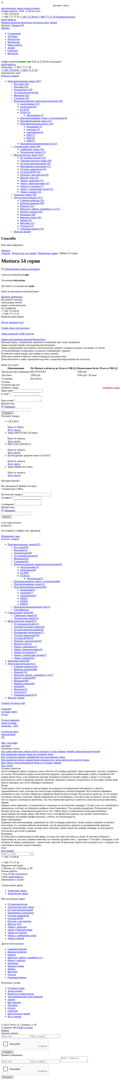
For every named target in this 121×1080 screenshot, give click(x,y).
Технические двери (18, 893)
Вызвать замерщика (12, 296)
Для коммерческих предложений (25, 996)
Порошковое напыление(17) (29, 632)
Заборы (11, 969)
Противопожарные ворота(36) (30, 587)
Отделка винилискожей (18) (35, 163)
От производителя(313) (26, 624)
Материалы (14, 42)
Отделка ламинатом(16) (26, 635)
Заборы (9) (26, 220)
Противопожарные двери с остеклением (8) (43, 118)
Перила (12, 954)
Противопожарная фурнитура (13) (38, 143)
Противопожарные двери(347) (24, 544)
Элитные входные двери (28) (35, 160)
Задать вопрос (15, 991)
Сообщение (7, 504)
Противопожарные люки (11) (36, 121)
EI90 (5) (30, 140)
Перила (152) (27, 206)
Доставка (12, 36)
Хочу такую (14, 430)
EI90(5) (24, 604)
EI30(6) (24, 601)
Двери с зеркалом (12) (32, 180)
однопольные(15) (29, 567)
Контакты (13, 53)
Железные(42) (21, 558)
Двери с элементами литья (22, 935)
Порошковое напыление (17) (35, 166)
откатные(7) (26, 592)
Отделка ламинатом (18, 915)
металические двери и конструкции (20, 8)
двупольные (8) (28, 106)
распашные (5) (34, 126)
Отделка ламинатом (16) (33, 169)
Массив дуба (14, 924)
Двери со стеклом (17, 932)
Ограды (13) (26, 226)
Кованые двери (16, 966)
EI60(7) (24, 598)
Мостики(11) (21, 689)
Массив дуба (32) (29, 177)
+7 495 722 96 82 (28, 16)
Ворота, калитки (16, 960)
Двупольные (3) (34, 115)
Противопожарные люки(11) (29, 584)
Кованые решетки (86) (32, 203)
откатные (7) (33, 129)
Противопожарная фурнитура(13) (32, 607)
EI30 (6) (30, 138)
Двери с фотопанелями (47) (35, 183)
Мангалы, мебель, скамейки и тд (25, 957)
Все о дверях (14, 1016)
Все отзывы (7, 850)
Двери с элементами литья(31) (30, 655)
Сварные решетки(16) (25, 666)
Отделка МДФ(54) (24, 638)
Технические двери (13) (33, 152)
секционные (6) (34, 132)
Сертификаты (21, 609)
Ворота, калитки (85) (31, 211)
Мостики (12, 971)
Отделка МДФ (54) (30, 172)
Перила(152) (20, 672)
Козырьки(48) (21, 680)
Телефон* (6, 497)
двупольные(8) (28, 570)
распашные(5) (27, 590)
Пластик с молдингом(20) (28, 641)
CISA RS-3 (13, 421)
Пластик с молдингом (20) (34, 175)
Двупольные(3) (34, 578)
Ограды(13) (20, 692)
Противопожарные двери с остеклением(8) (37, 581)
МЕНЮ (5, 28)
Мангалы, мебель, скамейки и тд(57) (33, 675)
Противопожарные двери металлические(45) (38, 564)
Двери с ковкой (16, 938)
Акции (11, 47)
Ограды (12, 974)
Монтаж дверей (22, 231)
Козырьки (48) (27, 214)
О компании (14, 33)
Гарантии (13, 50)
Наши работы (15, 45)
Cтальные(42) (21, 561)
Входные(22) (21, 550)
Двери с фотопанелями (20, 929)
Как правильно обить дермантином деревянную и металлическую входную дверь (45, 760)
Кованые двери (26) (30, 217)
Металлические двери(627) (22, 621)
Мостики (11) (27, 223)
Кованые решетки (17, 952)
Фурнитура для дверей (24, 253)
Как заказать (14, 1002)
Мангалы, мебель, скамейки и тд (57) (40, 209)
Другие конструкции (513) (28, 197)
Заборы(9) (19, 686)
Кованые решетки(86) (25, 669)
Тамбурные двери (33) (32, 149)
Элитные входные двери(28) (29, 626)
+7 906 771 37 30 (46, 16)
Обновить (9, 406)
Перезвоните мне (10, 536)
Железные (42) (21, 95)
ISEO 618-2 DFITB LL (20, 444)
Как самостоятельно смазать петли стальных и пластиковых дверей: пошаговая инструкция (50, 751)
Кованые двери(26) (24, 683)
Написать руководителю (21, 993)
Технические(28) (23, 553)
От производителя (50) (26, 92)
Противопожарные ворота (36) (36, 123)
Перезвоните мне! (65, 16)
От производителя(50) (26, 555)
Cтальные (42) (21, 98)
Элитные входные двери (21, 907)
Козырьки (13, 963)
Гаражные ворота (17, 977)
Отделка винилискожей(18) (28, 629)
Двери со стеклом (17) (32, 186)
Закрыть (5, 250)
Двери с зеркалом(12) (25, 646)
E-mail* (5, 394)
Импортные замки (48, 253)
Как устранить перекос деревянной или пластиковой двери (33, 757)
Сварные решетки (17, 949)
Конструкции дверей (19, 1013)
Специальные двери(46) (20, 612)
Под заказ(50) (21, 547)
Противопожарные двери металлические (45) (38, 101)
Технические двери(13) (26, 618)
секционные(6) (28, 595)
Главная (5, 253)
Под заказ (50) (21, 84)
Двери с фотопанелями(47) (28, 649)
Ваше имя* (7, 390)
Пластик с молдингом (19, 921)
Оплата (11, 1008)
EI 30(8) (24, 572)
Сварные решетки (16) (32, 200)
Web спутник (26, 1027)
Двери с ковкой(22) (24, 658)
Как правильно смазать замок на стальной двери (27, 754)
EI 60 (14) (25, 112)
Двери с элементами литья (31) (36, 189)
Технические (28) (23, 89)
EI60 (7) (30, 135)
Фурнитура (14, 39)
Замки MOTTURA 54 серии (22, 432)
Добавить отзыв (111, 387)
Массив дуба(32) (23, 643)
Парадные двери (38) (25, 194)
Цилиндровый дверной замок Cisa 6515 (29, 455)
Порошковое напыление (21, 912)
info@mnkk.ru (8, 19)
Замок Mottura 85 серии (20, 466)
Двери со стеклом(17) (25, 652)
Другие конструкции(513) (21, 663)
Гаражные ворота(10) (25, 695)
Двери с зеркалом (17, 927)
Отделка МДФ (15, 918)
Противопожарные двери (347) (24, 81)
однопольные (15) (29, 104)
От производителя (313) (33, 157)
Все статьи (7, 765)
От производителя (17, 904)
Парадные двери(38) (18, 660)
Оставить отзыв (16, 988)
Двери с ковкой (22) (30, 192)
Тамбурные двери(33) (25, 615)
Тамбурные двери (17, 890)
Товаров (16, 25)
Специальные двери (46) (27, 146)
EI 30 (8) (24, 109)
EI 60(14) (25, 575)
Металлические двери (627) (28, 155)
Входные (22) (21, 86)
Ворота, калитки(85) (25, 678)
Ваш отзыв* (7, 400)
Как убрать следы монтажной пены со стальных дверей (31, 762)
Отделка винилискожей (20, 910)
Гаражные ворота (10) (32, 228)
